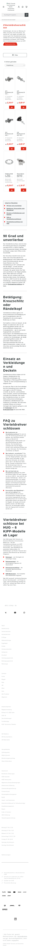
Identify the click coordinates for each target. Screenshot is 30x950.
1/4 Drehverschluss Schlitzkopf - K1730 (9, 134)
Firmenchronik (6, 791)
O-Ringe (4, 637)
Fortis (3, 676)
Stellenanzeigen (6, 854)
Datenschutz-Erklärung (8, 785)
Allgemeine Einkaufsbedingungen (11, 782)
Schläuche (4, 652)
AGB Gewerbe (6, 776)
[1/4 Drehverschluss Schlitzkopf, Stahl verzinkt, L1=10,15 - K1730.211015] (9, 120)
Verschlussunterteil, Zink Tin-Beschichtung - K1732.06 (20, 175)
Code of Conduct (6, 812)
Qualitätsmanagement (8, 806)
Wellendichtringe (6, 640)
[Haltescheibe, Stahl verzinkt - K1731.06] (9, 162)
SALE (3, 625)
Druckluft (4, 655)
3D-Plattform (5, 734)
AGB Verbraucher (6, 779)
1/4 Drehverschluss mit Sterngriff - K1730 (21, 134)
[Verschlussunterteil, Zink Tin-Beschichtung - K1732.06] (21, 162)
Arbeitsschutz (5, 628)
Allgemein (4, 697)
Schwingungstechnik (7, 658)
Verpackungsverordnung (8, 818)
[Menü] (3, 6)
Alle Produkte (5, 694)
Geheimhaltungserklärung (9, 788)
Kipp (3, 682)
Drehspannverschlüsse (15, 284)
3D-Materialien (6, 739)
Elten (3, 688)
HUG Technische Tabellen (9, 724)
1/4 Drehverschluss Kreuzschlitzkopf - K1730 (9, 92)
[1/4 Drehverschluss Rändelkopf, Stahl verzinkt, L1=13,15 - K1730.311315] (21, 79)
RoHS (3, 797)
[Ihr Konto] (19, 6)
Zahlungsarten (6, 752)
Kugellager (5, 643)
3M (2, 685)
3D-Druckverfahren (7, 736)
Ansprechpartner (6, 706)
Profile (3, 646)
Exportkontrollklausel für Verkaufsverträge (13, 803)
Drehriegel (8, 407)
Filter (16, 55)
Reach (3, 809)
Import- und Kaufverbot (8, 800)
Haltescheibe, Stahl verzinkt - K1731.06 (9, 175)
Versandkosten (6, 749)
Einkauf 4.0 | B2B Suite (8, 712)
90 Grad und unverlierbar (14, 205)
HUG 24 (4, 715)
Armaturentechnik (6, 649)
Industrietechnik (6, 631)
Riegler (4, 679)
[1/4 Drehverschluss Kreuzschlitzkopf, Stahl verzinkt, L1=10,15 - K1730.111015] (9, 79)
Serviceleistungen (7, 718)
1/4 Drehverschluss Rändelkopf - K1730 (21, 92)
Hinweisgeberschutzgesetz (9, 794)
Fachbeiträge (5, 721)
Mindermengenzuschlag (8, 758)
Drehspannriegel (8, 409)
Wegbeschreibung (7, 709)
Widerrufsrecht (6, 755)
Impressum (5, 770)
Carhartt (4, 673)
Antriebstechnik (6, 634)
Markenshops (6, 670)
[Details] (11, 107)
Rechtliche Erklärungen (8, 773)
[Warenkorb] (26, 6)
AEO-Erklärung (6, 815)
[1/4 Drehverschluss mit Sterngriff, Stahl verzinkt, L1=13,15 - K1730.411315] (21, 120)
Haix (3, 691)
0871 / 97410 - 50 (10, 605)
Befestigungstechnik (7, 661)
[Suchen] (26, 15)
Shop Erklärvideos (7, 761)
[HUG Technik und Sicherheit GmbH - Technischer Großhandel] (11, 7)
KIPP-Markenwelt (11, 573)
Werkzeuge (5, 664)
